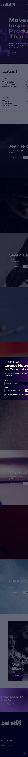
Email (7, 387)
